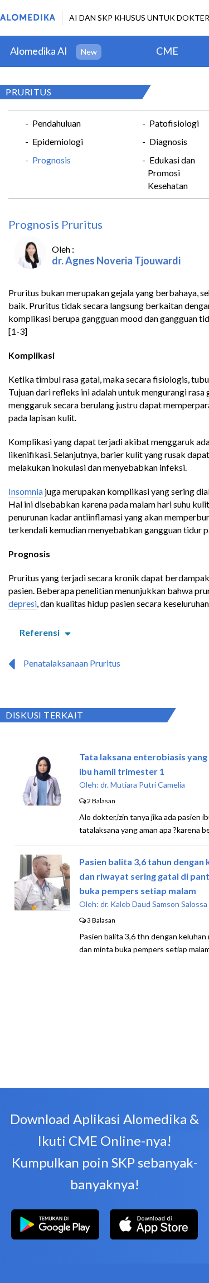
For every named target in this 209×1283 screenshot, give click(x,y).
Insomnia (25, 491)
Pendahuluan (56, 123)
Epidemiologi (57, 141)
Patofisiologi (174, 123)
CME (167, 51)
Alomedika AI (38, 51)
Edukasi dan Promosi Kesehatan (171, 173)
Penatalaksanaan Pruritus (71, 663)
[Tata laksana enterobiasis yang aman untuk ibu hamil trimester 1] (42, 802)
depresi (22, 603)
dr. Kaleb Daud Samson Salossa (153, 904)
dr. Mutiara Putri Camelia (142, 784)
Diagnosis (168, 141)
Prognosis (51, 160)
